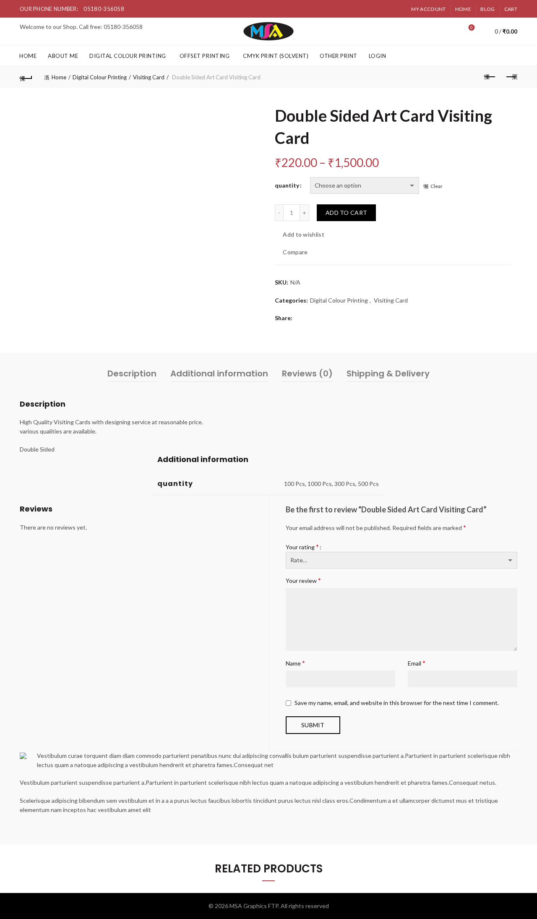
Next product (511, 77)
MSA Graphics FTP (253, 905)
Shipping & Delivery (388, 373)
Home (463, 9)
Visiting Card (148, 77)
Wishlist (471, 27)
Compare (295, 252)
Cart (510, 9)
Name (295, 663)
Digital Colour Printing (127, 55)
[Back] (26, 77)
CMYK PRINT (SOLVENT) (275, 55)
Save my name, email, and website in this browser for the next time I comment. (397, 702)
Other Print (338, 55)
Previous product (490, 77)
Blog (487, 9)
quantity (287, 185)
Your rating (302, 547)
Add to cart (346, 212)
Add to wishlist (303, 234)
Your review (303, 580)
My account (428, 9)
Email (416, 663)
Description (131, 373)
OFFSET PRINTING (205, 55)
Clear (436, 186)
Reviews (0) (307, 373)
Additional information (219, 373)
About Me (63, 55)
